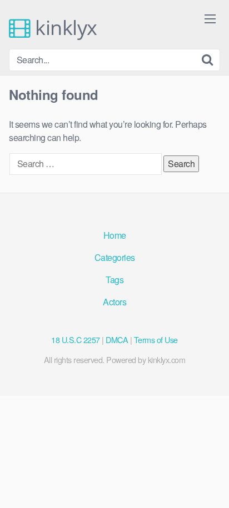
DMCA (117, 339)
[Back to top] (209, 483)
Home (114, 235)
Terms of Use (156, 339)
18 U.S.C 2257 (75, 339)
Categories (114, 257)
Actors (114, 301)
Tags (114, 279)
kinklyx (64, 28)
